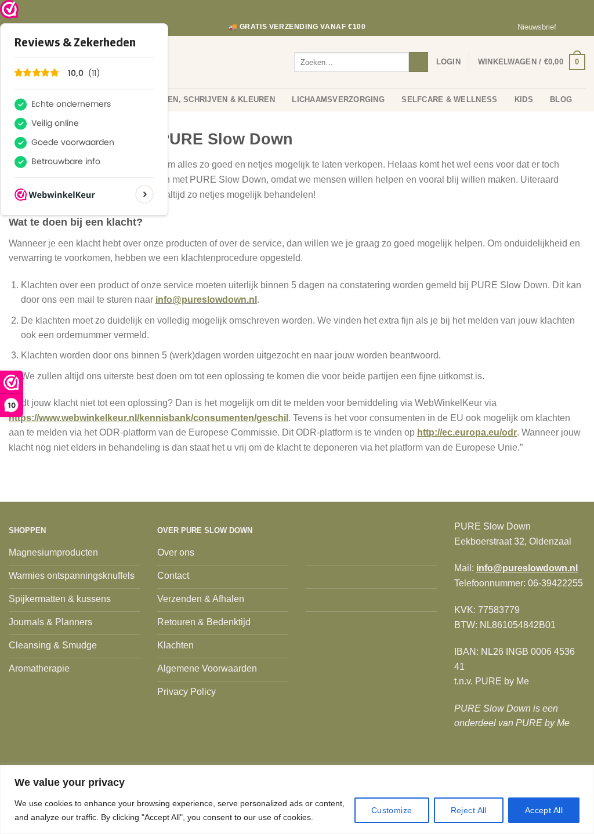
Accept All (544, 810)
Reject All (469, 810)
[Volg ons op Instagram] (568, 27)
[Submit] (418, 62)
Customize (391, 810)
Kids (524, 99)
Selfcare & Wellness (449, 99)
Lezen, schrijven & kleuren (214, 99)
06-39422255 (555, 583)
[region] (297, 799)
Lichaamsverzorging (338, 99)
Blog (561, 99)
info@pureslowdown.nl (206, 299)
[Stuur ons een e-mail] (579, 27)
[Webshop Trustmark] (9, 9)
